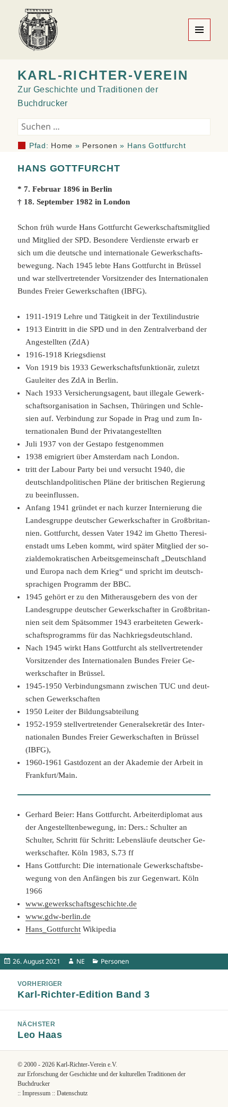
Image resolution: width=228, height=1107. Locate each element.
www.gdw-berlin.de (58, 916)
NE (80, 961)
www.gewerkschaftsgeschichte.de (81, 903)
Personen (100, 145)
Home (62, 145)
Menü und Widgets (200, 40)
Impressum (36, 1093)
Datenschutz (72, 1093)
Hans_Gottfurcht (53, 929)
